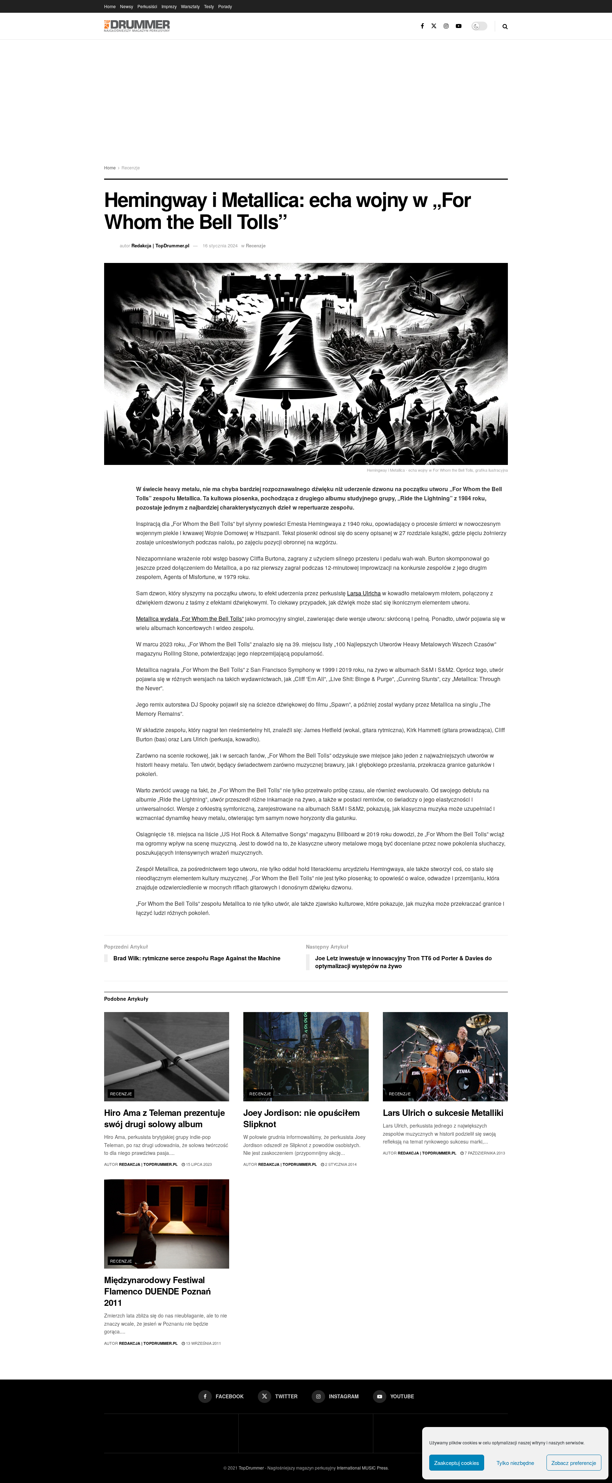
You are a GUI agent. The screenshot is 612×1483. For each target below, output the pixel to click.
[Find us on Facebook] (422, 26)
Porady (225, 6)
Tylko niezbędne (515, 1462)
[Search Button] (505, 26)
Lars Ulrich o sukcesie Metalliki (443, 1112)
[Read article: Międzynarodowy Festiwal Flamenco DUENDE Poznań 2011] (166, 1224)
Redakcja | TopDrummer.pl (160, 245)
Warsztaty (190, 6)
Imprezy (169, 6)
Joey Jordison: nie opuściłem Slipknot (301, 1118)
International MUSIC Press (362, 1468)
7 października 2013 (484, 1153)
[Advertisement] (306, 92)
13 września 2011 (203, 1343)
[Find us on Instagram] (446, 26)
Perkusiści (147, 6)
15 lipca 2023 (198, 1164)
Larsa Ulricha (364, 593)
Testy (209, 6)
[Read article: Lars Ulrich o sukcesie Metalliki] (445, 1057)
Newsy (126, 6)
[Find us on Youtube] (458, 26)
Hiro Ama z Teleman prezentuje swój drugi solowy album (164, 1118)
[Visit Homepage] (137, 26)
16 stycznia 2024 (220, 245)
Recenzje (130, 167)
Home (110, 6)
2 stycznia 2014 (340, 1164)
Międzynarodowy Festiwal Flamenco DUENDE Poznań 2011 (157, 1291)
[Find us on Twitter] (434, 26)
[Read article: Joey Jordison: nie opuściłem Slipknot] (305, 1057)
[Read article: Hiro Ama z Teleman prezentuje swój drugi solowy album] (166, 1057)
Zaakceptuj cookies (456, 1462)
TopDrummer (251, 1468)
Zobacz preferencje (573, 1462)
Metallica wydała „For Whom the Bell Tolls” (190, 618)
